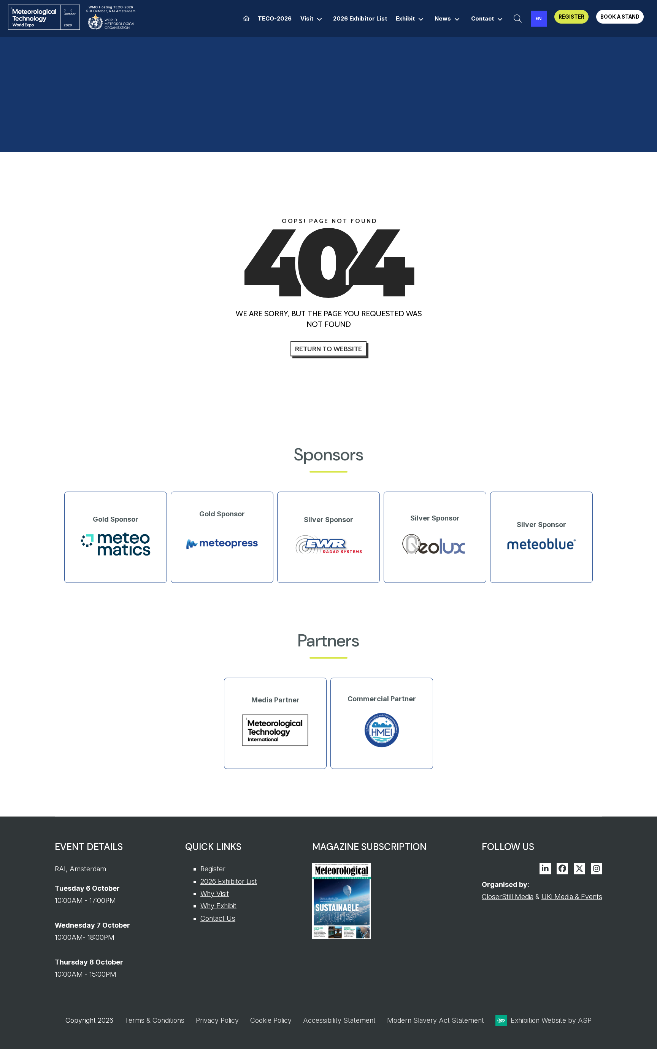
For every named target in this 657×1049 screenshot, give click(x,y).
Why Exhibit (218, 906)
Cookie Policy (271, 1020)
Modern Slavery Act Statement (435, 1020)
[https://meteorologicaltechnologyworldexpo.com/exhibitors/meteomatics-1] (115, 554)
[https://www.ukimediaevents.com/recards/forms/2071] (341, 937)
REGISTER (571, 17)
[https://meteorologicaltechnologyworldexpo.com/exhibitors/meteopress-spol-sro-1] (222, 559)
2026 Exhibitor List (360, 18)
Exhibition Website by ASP (551, 1020)
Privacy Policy (217, 1020)
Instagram (596, 868)
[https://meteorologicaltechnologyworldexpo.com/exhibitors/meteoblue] (541, 549)
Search (518, 19)
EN (538, 18)
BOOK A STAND (620, 17)
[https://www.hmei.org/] (382, 747)
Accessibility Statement (339, 1020)
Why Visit (214, 894)
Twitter (579, 868)
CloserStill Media (507, 897)
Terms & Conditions (154, 1020)
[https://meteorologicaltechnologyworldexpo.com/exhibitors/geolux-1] (435, 556)
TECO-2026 (275, 18)
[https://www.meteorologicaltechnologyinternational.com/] (275, 746)
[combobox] (539, 19)
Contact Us (217, 918)
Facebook (562, 868)
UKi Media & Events (571, 897)
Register (212, 869)
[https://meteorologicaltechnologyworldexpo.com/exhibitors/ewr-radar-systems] (328, 554)
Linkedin (545, 868)
